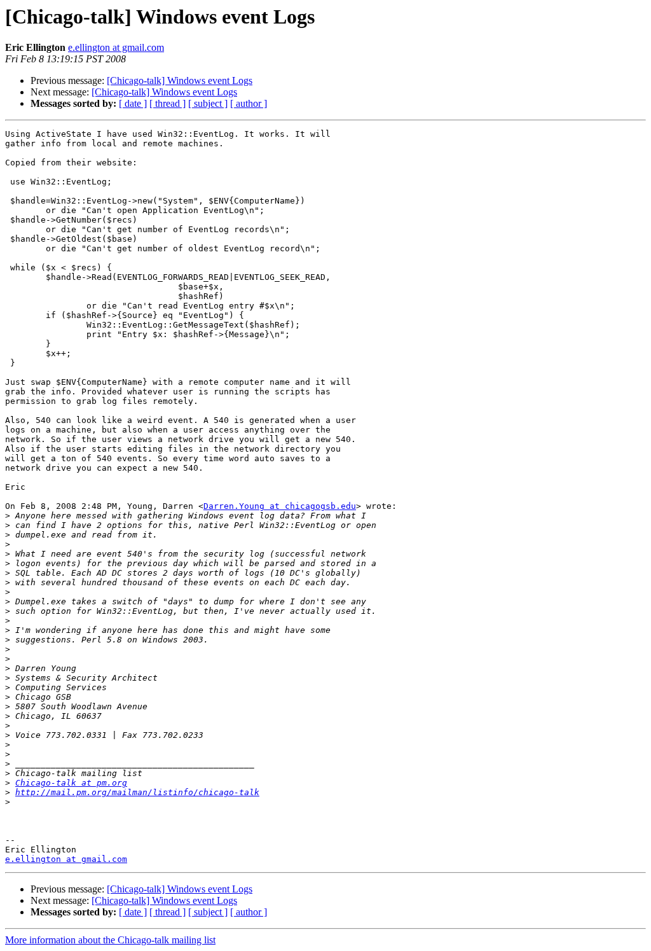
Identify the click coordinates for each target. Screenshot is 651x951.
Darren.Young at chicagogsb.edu (279, 506)
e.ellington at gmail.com (116, 47)
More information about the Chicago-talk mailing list (110, 939)
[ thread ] (167, 103)
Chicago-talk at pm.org (71, 783)
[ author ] (248, 103)
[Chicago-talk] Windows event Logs (179, 80)
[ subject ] (208, 103)
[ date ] (133, 103)
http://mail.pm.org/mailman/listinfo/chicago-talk (137, 792)
